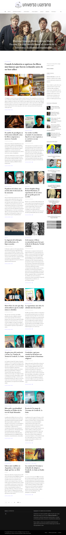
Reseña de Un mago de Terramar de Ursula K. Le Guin (33, 410)
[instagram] (6, 514)
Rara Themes (12, 533)
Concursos (33, 38)
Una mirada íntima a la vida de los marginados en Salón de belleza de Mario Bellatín (54, 186)
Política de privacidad (27, 533)
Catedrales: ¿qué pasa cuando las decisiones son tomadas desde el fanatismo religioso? (34, 355)
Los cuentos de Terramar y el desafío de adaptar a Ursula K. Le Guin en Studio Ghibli (34, 469)
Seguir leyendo (8, 109)
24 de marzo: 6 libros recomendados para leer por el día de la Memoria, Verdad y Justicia (34, 243)
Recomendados (8, 61)
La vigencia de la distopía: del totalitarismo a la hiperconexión (13, 242)
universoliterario (9, 141)
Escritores (26, 11)
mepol (7, 72)
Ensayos (47, 11)
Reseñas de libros (17, 11)
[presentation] (3, 35)
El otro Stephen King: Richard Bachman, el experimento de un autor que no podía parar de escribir (33, 192)
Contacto (59, 532)
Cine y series (34, 11)
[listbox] (33, 36)
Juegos (41, 11)
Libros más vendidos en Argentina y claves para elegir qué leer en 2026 (12, 468)
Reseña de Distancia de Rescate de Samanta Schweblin (54, 217)
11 (15, 502)
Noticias (53, 11)
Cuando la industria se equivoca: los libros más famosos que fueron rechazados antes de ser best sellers (24, 67)
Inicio (9, 11)
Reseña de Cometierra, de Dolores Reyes (54, 157)
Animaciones (27, 463)
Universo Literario (14, 531)
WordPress (21, 533)
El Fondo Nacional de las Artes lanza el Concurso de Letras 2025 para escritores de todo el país (33, 44)
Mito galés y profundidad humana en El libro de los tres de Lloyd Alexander (13, 410)
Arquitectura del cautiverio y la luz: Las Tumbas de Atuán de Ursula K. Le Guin (14, 354)
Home (46, 532)
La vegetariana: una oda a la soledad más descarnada (34, 307)
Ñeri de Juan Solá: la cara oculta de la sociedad (54, 171)
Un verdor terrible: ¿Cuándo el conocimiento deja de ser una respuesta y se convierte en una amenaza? (34, 137)
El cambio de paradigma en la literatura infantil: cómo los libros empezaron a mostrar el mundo (14, 136)
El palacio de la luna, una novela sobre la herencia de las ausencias (14, 190)
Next (18, 502)
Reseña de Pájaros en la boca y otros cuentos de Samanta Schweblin (54, 202)
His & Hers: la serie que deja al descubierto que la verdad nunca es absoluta (14, 308)
